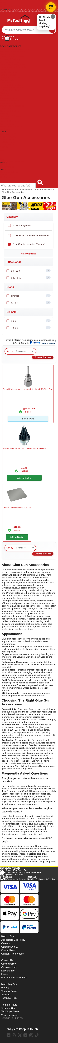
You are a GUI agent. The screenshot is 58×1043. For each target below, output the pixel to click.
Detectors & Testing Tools (13, 67)
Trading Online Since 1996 (20, 873)
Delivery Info (8, 970)
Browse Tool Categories (12, 161)
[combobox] (25, 29)
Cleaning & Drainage (10, 59)
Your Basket (8, 36)
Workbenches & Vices (11, 126)
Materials (4, 95)
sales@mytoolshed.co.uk (9, 11)
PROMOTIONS (7, 142)
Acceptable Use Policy (13, 940)
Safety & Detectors (9, 111)
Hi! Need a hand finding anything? (45, 22)
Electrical (4, 69)
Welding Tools (7, 124)
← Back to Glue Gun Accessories (31, 235)
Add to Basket (24, 478)
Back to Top (7, 936)
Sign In (3, 8)
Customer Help (7, 177)
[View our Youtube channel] (25, 1035)
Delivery (3, 3)
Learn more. (48, 343)
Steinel (30, 302)
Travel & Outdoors (9, 121)
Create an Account (7, 6)
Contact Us (5, 174)
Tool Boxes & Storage (11, 116)
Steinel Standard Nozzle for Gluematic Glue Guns (24, 448)
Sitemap (5, 994)
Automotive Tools (8, 54)
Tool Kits (4, 118)
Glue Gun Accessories (43, 189)
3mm (30, 321)
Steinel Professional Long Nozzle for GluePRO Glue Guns (28, 389)
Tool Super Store (10, 1011)
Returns (3, 4)
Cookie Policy (8, 963)
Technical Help (9, 998)
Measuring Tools (8, 98)
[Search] (52, 29)
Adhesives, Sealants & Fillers (14, 49)
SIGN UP (4, 147)
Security (4, 113)
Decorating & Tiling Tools (12, 64)
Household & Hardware (12, 85)
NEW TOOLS (7, 139)
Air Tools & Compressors (12, 51)
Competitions (8, 950)
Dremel (30, 295)
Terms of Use (8, 1008)
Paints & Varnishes (9, 100)
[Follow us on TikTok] (36, 1035)
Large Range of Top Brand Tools (14, 869)
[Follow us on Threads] (14, 1035)
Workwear (5, 129)
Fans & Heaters (8, 74)
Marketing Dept (9, 984)
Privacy (5, 987)
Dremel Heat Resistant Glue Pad (17, 508)
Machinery (5, 93)
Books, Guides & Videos (12, 56)
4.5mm (30, 327)
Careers (5, 943)
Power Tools (6, 108)
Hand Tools (5, 82)
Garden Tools (7, 80)
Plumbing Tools (8, 103)
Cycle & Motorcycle (9, 62)
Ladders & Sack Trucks (12, 87)
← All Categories (22, 225)
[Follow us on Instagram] (31, 1035)
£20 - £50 (30, 277)
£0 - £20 (30, 270)
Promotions (6, 169)
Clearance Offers (9, 172)
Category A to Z (8, 134)
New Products (7, 166)
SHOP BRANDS (8, 136)
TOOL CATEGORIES (10, 43)
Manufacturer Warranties (14, 977)
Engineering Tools (9, 72)
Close (3, 131)
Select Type (28, 418)
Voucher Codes (9, 1015)
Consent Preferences (12, 953)
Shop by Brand (7, 164)
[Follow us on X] (19, 1035)
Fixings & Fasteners (10, 77)
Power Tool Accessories (12, 105)
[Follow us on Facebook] (8, 1035)
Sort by (9, 351)
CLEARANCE (7, 144)
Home (2, 1)
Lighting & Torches (9, 90)
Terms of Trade (9, 1004)
